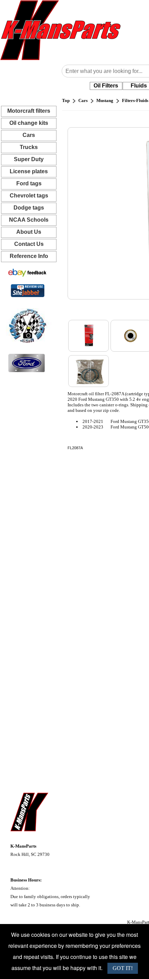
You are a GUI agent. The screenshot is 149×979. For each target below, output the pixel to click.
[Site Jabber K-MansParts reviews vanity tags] (27, 290)
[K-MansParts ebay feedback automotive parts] (27, 272)
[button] (106, 85)
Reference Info (29, 256)
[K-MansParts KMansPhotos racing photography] (26, 324)
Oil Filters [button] (106, 86)
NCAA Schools (29, 220)
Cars (29, 135)
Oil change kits (28, 123)
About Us (28, 232)
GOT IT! (123, 968)
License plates (29, 171)
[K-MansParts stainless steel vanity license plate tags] (26, 362)
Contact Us (29, 244)
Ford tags (29, 183)
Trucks (29, 147)
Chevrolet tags (29, 195)
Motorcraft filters (28, 111)
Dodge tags (29, 208)
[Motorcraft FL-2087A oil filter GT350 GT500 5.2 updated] (88, 336)
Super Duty (29, 159)
